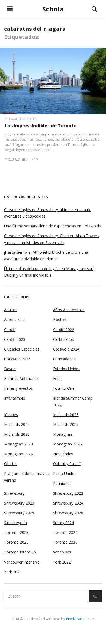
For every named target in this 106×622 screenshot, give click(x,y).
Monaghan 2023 (18, 444)
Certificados (63, 339)
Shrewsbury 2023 (19, 503)
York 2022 (62, 562)
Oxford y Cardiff (67, 463)
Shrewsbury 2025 (19, 512)
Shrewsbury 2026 (68, 512)
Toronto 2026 (65, 542)
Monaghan (62, 434)
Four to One (63, 388)
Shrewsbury (14, 493)
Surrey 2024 (63, 522)
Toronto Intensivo (20, 552)
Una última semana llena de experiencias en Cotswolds (52, 225)
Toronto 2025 (16, 542)
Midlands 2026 (17, 434)
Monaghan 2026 (18, 453)
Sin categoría (15, 522)
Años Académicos (69, 309)
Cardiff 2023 (14, 339)
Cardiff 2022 (63, 329)
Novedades (63, 453)
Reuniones (62, 483)
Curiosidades (64, 358)
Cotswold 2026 (17, 358)
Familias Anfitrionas (21, 378)
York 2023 (13, 571)
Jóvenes (11, 414)
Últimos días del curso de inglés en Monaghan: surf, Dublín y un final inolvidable (49, 272)
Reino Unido (63, 473)
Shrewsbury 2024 (68, 503)
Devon (10, 368)
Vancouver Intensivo (22, 562)
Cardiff (9, 329)
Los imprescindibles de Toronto (41, 125)
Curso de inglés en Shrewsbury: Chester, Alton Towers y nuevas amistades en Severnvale (51, 239)
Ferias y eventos (18, 388)
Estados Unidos (66, 368)
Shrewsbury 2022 (68, 493)
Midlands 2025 (66, 424)
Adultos (10, 309)
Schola (53, 9)
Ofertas (10, 463)
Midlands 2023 (66, 414)
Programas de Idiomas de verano (27, 476)
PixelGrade (75, 618)
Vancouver (62, 552)
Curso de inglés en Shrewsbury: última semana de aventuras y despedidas (47, 213)
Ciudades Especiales (20, 118)
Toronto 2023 (16, 532)
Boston (59, 319)
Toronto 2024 (65, 532)
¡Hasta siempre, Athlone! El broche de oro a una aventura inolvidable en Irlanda (46, 255)
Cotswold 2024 (66, 349)
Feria (57, 378)
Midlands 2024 (17, 424)
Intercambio (14, 398)
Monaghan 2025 (67, 444)
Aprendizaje (14, 319)
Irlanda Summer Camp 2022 (72, 401)
